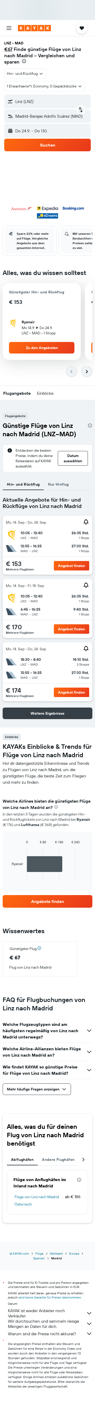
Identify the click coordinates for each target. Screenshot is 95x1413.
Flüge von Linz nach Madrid (37, 1196)
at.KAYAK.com (19, 1253)
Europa (74, 1253)
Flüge (39, 1253)
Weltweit (56, 1253)
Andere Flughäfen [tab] (58, 1159)
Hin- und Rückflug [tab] (23, 484)
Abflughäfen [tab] (22, 1159)
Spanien (39, 1258)
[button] (9, 28)
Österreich (23, 1204)
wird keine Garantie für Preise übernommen (49, 1297)
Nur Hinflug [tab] (58, 484)
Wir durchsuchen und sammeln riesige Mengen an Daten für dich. (43, 1323)
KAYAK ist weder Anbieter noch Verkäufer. (36, 1313)
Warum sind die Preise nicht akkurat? (42, 1333)
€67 (8, 49)
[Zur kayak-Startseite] (34, 28)
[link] (47, 901)
